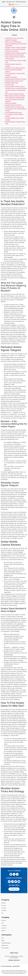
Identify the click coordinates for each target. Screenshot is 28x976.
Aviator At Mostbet (10, 103)
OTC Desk (4, 908)
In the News (4, 925)
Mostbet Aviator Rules (11, 82)
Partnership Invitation (6, 943)
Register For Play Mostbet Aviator (15, 68)
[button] (14, 17)
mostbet (11, 601)
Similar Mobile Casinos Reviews (14, 55)
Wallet (3, 940)
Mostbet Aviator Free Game (13, 105)
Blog (3, 938)
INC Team (4, 920)
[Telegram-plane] (17, 874)
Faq (2, 913)
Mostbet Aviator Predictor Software (15, 79)
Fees (3, 923)
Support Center (5, 945)
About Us (3, 930)
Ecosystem (4, 910)
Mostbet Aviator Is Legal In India (14, 107)
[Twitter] (15, 881)
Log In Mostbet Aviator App (13, 112)
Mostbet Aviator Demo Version (14, 81)
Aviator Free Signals (11, 77)
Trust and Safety (5, 948)
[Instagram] (12, 881)
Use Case (4, 905)
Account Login (9, 84)
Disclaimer (4, 928)
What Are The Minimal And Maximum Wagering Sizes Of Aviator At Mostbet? (16, 43)
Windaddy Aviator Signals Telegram (15, 53)
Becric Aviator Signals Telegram (14, 94)
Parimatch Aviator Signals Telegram (15, 47)
